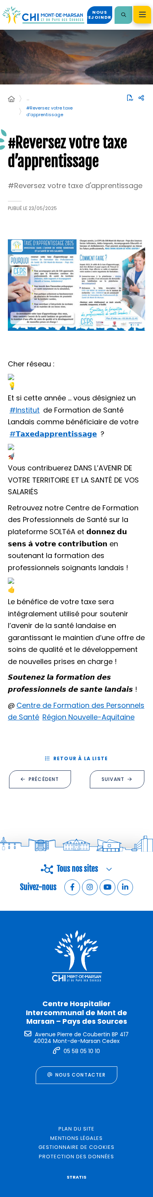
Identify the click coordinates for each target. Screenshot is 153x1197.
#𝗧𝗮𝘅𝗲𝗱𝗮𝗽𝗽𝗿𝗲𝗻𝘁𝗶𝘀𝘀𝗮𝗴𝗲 (53, 434)
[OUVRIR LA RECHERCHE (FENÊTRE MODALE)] (123, 15)
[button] (76, 284)
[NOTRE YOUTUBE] (107, 887)
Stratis (76, 1177)
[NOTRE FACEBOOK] (72, 887)
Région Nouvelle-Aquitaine (88, 717)
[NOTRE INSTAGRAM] (90, 887)
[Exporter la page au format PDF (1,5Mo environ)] (130, 97)
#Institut (24, 410)
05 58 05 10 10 (82, 1051)
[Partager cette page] (141, 98)
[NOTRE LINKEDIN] (125, 887)
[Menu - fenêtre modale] (142, 14)
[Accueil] (11, 99)
